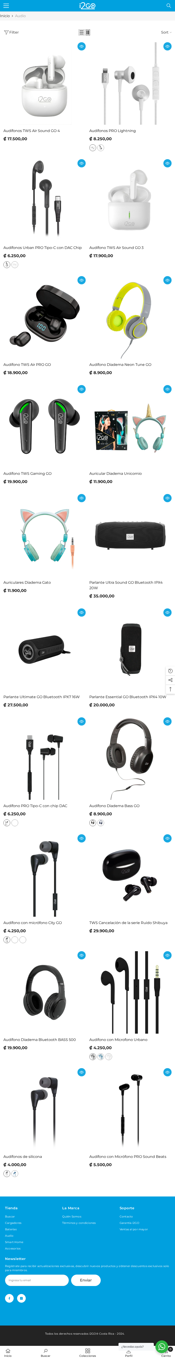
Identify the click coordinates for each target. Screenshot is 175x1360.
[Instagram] (21, 1298)
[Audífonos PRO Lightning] (130, 83)
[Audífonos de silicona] (44, 1109)
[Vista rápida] (81, 46)
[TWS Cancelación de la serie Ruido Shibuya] (130, 875)
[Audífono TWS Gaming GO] (44, 426)
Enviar (86, 1280)
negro (100, 147)
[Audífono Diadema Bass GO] (130, 758)
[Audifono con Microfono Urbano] (130, 992)
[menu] (6, 5)
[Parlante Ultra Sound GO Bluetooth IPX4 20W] (130, 535)
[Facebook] (9, 1298)
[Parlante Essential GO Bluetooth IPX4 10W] (130, 649)
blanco (92, 147)
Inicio (5, 16)
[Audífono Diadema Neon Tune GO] (130, 317)
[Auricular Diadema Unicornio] (130, 426)
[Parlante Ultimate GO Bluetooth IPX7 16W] (44, 649)
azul (100, 822)
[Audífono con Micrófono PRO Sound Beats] (130, 1109)
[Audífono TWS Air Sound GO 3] (130, 200)
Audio (20, 16)
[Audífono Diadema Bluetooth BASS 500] (44, 992)
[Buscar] (169, 5)
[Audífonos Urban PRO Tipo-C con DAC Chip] (44, 200)
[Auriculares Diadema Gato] (44, 535)
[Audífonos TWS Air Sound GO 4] (44, 83)
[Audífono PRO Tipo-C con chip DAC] (44, 758)
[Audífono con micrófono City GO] (44, 875)
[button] (82, 32)
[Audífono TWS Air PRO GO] (44, 317)
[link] (45, 1353)
